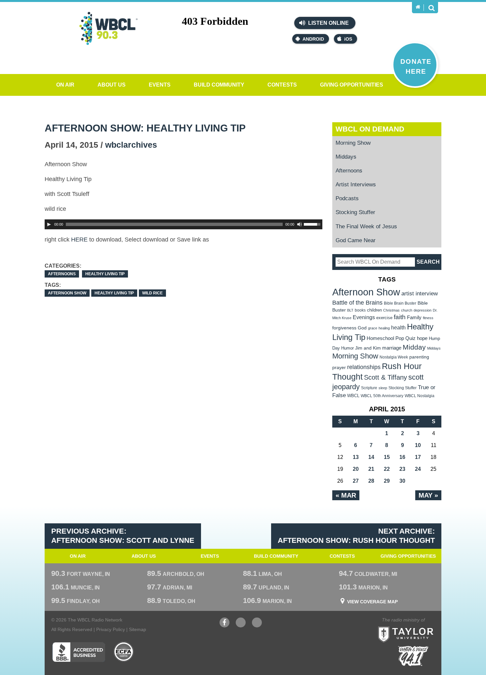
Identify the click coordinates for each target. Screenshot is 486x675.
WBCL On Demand (370, 129)
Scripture (369, 388)
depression (422, 310)
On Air (65, 85)
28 (371, 481)
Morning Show (353, 143)
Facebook (224, 625)
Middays (346, 157)
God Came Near (356, 240)
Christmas (391, 310)
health (398, 327)
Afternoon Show (67, 293)
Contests (282, 85)
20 (356, 469)
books (360, 310)
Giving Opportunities (351, 85)
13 (356, 457)
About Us (112, 85)
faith (400, 317)
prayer (339, 367)
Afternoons (62, 274)
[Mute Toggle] (299, 224)
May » (428, 495)
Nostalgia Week (394, 357)
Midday (414, 347)
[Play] (49, 224)
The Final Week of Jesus (366, 226)
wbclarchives (131, 144)
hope (422, 338)
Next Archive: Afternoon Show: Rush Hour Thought (356, 536)
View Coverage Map (372, 601)
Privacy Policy (110, 629)
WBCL (353, 395)
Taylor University (417, 626)
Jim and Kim (368, 348)
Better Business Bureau (78, 652)
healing (384, 328)
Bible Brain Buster (400, 303)
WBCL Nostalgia (419, 396)
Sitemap (137, 629)
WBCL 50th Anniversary (382, 396)
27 (356, 481)
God (362, 327)
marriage (391, 348)
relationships (364, 366)
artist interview (419, 293)
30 (402, 481)
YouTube (241, 625)
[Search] (431, 7)
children (374, 310)
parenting (419, 356)
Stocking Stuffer (355, 212)
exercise (384, 317)
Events (160, 85)
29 (387, 481)
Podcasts (347, 198)
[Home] (418, 7)
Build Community (219, 85)
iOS (348, 39)
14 (371, 457)
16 (402, 457)
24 (418, 469)
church (406, 310)
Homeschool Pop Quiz (391, 338)
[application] (183, 224)
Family (414, 317)
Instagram (257, 625)
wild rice (152, 293)
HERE (79, 239)
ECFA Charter (124, 652)
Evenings (364, 317)
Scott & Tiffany (385, 377)
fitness (428, 318)
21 (371, 469)
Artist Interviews (356, 184)
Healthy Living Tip (105, 274)
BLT (350, 310)
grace (372, 328)
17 (418, 457)
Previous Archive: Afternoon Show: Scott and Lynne (122, 536)
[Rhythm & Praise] (413, 656)
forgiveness (344, 327)
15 (387, 457)
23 (402, 469)
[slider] (313, 223)
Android (313, 39)
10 (418, 445)
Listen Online (328, 23)
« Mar (346, 495)
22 (387, 469)
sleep (383, 388)
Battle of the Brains (357, 302)
